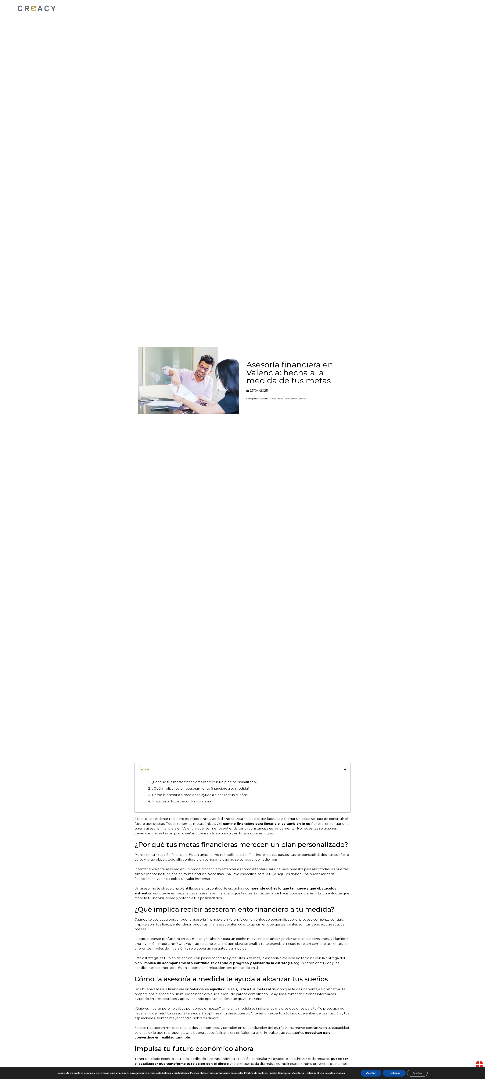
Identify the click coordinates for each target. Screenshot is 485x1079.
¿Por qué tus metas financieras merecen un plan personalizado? (204, 782)
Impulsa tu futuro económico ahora (181, 801)
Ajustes (417, 1073)
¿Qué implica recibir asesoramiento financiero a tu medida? (201, 788)
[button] (345, 769)
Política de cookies (255, 1073)
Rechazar (394, 1073)
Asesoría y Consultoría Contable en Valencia (283, 398)
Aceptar (371, 1073)
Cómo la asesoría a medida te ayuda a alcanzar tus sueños (200, 795)
